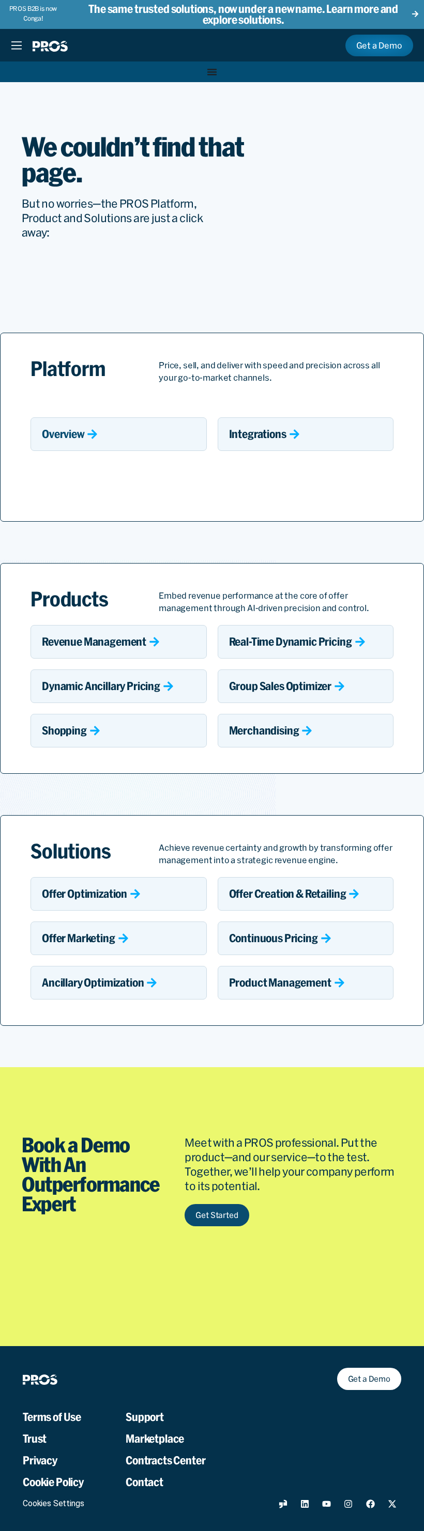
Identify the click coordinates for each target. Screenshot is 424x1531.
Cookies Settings (53, 1503)
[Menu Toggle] (16, 45)
